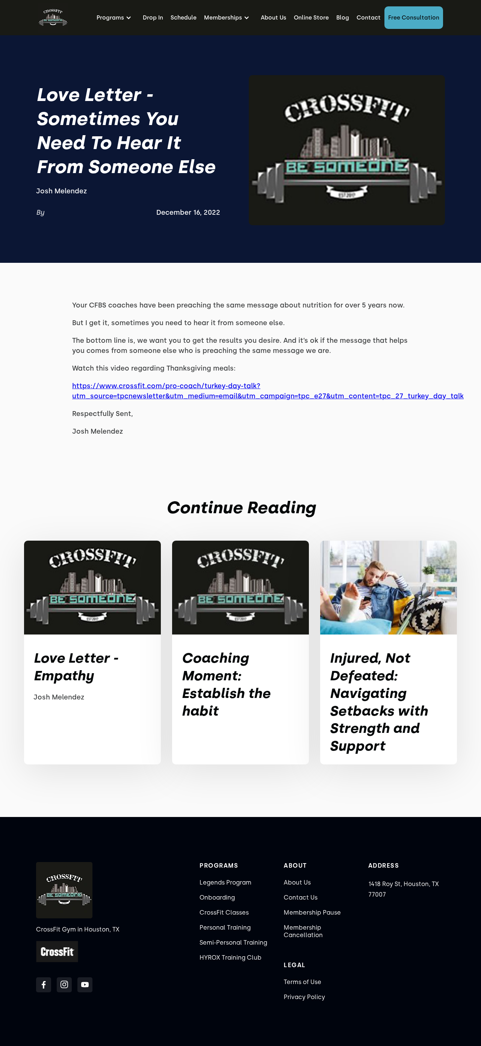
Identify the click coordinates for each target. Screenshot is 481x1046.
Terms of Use (302, 982)
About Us (273, 17)
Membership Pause (312, 912)
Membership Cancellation (303, 931)
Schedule (184, 17)
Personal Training (225, 927)
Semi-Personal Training (233, 942)
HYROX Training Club (231, 957)
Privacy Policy (304, 997)
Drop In (153, 17)
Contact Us (301, 897)
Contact (369, 17)
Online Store (311, 17)
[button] (116, 17)
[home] (53, 18)
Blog (342, 17)
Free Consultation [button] (413, 17)
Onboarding (217, 897)
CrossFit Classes (224, 912)
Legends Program (225, 882)
